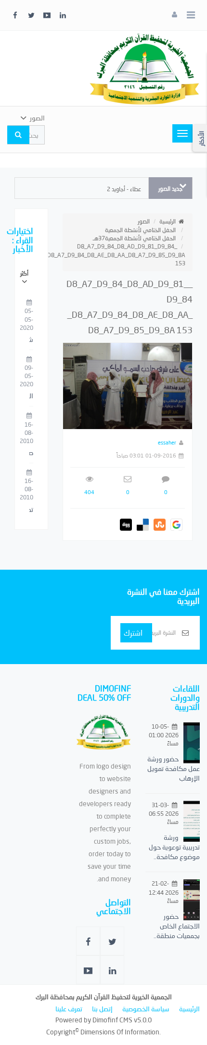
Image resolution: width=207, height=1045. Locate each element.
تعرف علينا (68, 1009)
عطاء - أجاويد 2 (124, 189)
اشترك (133, 632)
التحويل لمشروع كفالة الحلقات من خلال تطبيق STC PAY (31, 396)
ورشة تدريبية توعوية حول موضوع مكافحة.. (174, 847)
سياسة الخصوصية (145, 1009)
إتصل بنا (102, 1009)
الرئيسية (167, 221)
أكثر (24, 273)
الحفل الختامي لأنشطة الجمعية (140, 230)
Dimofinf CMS (112, 1020)
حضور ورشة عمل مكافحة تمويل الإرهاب (173, 768)
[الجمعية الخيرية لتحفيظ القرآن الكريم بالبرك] (144, 68)
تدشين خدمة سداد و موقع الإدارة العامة (31, 510)
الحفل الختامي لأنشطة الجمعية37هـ (134, 238)
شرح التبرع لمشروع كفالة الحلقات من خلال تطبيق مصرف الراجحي (31, 340)
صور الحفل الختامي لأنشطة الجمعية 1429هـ (31, 453)
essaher (167, 442)
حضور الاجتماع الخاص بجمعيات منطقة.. (177, 926)
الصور (144, 221)
